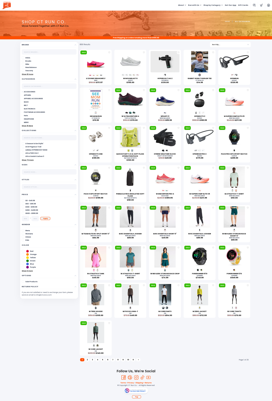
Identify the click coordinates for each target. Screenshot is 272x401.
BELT (26, 105)
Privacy (130, 383)
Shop (227, 22)
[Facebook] (123, 377)
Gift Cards (243, 5)
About (181, 5)
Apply (45, 219)
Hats (26, 115)
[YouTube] (148, 377)
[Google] (130, 377)
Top (136, 397)
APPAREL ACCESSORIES (33, 98)
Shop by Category (212, 5)
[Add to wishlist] (109, 52)
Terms (123, 383)
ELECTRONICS (29, 109)
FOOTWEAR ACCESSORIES (34, 112)
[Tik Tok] (142, 377)
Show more (27, 74)
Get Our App (230, 5)
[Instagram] (136, 377)
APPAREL (27, 95)
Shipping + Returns (143, 383)
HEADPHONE (29, 119)
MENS (26, 122)
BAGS (26, 102)
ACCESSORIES (29, 92)
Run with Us (193, 5)
